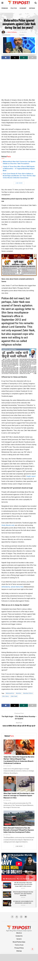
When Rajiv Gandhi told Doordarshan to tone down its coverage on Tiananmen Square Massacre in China (19, 795)
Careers (19, 939)
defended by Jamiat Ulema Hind (12, 587)
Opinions (8, 753)
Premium (4, 8)
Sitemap (19, 951)
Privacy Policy (19, 948)
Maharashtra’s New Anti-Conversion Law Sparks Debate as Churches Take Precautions (19, 162)
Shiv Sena (5, 696)
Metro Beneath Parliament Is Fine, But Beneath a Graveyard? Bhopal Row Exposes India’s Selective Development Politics (19, 830)
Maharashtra (10, 693)
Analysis (8, 824)
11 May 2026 (7, 835)
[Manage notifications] (32, 949)
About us (19, 933)
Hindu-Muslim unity (8, 525)
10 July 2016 (23, 32)
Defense (32, 8)
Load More (19, 183)
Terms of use (19, 945)
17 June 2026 (7, 766)
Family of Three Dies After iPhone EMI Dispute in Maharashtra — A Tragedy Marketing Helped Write (19, 168)
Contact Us (19, 936)
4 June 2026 (7, 800)
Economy (23, 8)
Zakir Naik (14, 696)
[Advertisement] (19, 80)
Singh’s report (31, 476)
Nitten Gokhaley (12, 32)
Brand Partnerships (19, 942)
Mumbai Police (28, 693)
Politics (14, 8)
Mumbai (18, 693)
